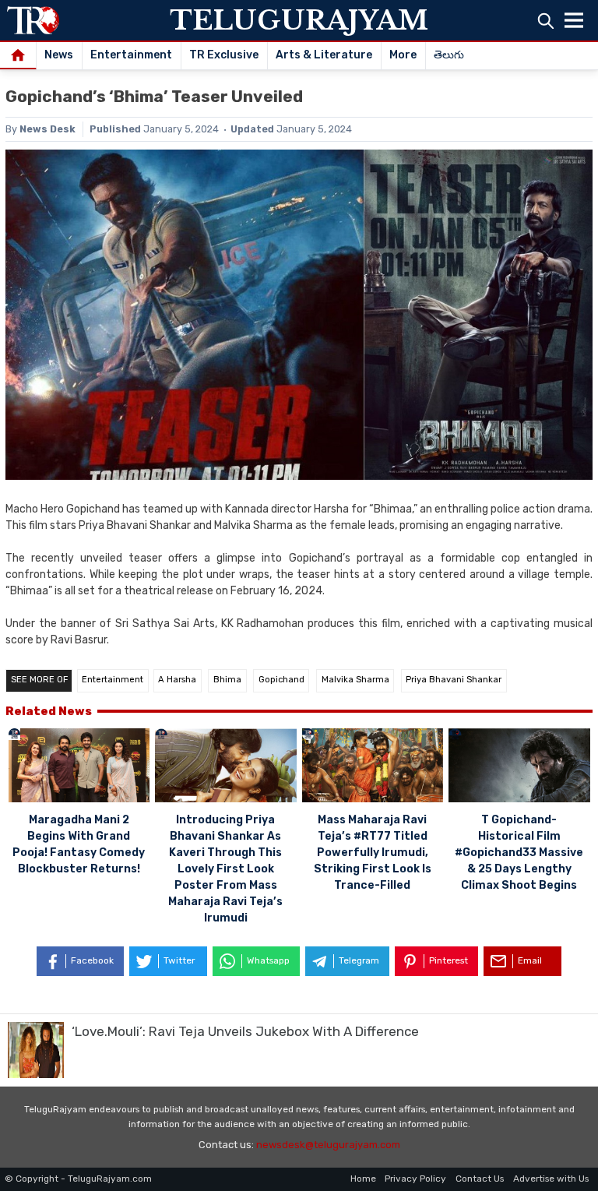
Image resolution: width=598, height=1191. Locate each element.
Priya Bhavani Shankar (453, 680)
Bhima (227, 680)
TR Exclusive (224, 55)
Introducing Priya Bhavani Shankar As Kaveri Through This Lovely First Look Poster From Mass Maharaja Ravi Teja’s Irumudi (225, 869)
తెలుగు (449, 55)
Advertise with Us (551, 1178)
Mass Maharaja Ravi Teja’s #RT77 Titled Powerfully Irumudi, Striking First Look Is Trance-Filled (372, 852)
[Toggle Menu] (574, 20)
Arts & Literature (324, 55)
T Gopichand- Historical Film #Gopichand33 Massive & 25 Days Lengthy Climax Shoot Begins (519, 852)
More (403, 55)
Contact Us (480, 1178)
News (58, 55)
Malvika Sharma (355, 680)
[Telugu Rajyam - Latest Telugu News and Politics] (33, 20)
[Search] (545, 20)
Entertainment (131, 55)
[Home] (18, 56)
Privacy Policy (415, 1178)
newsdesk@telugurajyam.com (328, 1144)
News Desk (47, 129)
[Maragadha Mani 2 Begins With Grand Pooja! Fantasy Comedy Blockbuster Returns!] (79, 767)
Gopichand (281, 680)
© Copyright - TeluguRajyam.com (78, 1178)
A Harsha (177, 680)
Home (363, 1178)
